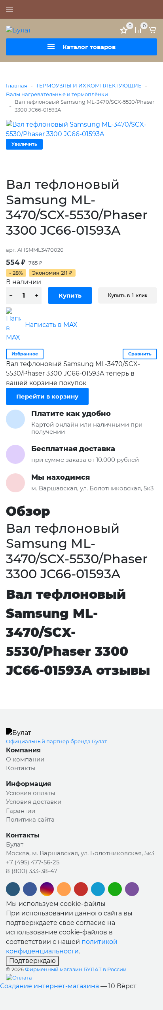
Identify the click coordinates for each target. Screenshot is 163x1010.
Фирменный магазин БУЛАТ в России (76, 969)
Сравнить (140, 354)
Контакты (21, 768)
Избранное (24, 354)
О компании (25, 759)
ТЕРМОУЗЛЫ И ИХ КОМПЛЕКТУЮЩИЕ (89, 85)
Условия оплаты (30, 793)
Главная (16, 85)
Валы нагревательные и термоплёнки (57, 94)
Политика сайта (30, 819)
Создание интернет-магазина (49, 986)
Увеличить (24, 144)
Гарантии (20, 810)
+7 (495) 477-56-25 (129, 9)
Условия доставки (33, 801)
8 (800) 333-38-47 (31, 871)
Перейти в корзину (47, 396)
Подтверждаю (32, 960)
